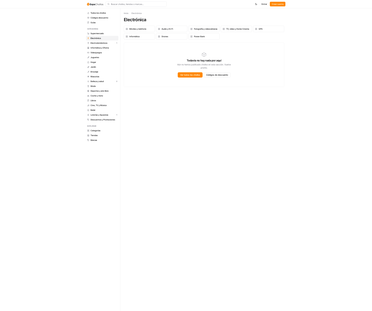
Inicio (126, 13)
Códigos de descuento (217, 75)
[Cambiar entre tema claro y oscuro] (256, 4)
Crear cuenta (278, 4)
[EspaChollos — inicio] (95, 4)
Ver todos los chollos (190, 75)
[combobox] (136, 4)
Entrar (264, 4)
